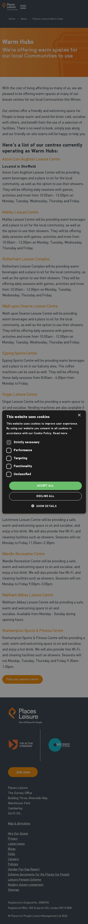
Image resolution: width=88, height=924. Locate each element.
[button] (44, 506)
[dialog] (44, 462)
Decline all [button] (45, 496)
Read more (60, 433)
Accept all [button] (45, 485)
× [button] (79, 415)
